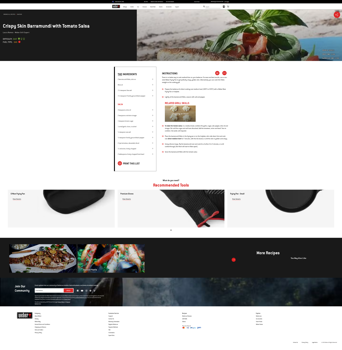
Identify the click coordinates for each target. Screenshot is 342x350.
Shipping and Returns (40, 327)
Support (110, 316)
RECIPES (146, 1)
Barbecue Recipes (187, 316)
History (36, 319)
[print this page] (218, 73)
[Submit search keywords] (204, 6)
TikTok (95, 291)
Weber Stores (259, 324)
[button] (128, 6)
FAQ (109, 330)
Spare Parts (111, 335)
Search (207, 7)
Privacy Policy (67, 299)
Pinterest (90, 291)
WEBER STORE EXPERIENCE (157, 1)
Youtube (82, 291)
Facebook (78, 291)
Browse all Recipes (9, 14)
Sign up (68, 290)
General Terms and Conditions (42, 324)
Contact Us (111, 319)
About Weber (38, 316)
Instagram (86, 291)
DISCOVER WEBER (170, 1)
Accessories (259, 319)
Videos (184, 321)
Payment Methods (113, 327)
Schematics (111, 332)
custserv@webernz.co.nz (81, 297)
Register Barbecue (113, 324)
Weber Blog (38, 321)
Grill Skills (184, 319)
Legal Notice (315, 342)
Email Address (39, 290)
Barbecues (259, 316)
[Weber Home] (116, 6)
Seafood (19, 14)
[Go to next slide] (234, 260)
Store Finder (197, 1)
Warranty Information (113, 321)
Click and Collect (39, 330)
